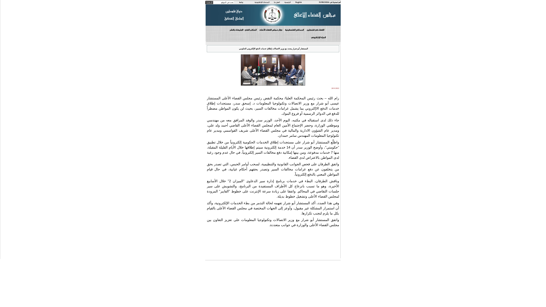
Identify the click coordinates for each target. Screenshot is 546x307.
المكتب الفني (251, 30)
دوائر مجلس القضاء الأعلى (270, 30)
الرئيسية (288, 2)
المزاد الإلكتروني (318, 37)
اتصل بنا (277, 2)
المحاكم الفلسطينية (294, 30)
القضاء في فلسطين (315, 30)
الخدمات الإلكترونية (262, 2)
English (298, 2)
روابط (241, 2)
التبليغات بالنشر (236, 30)
